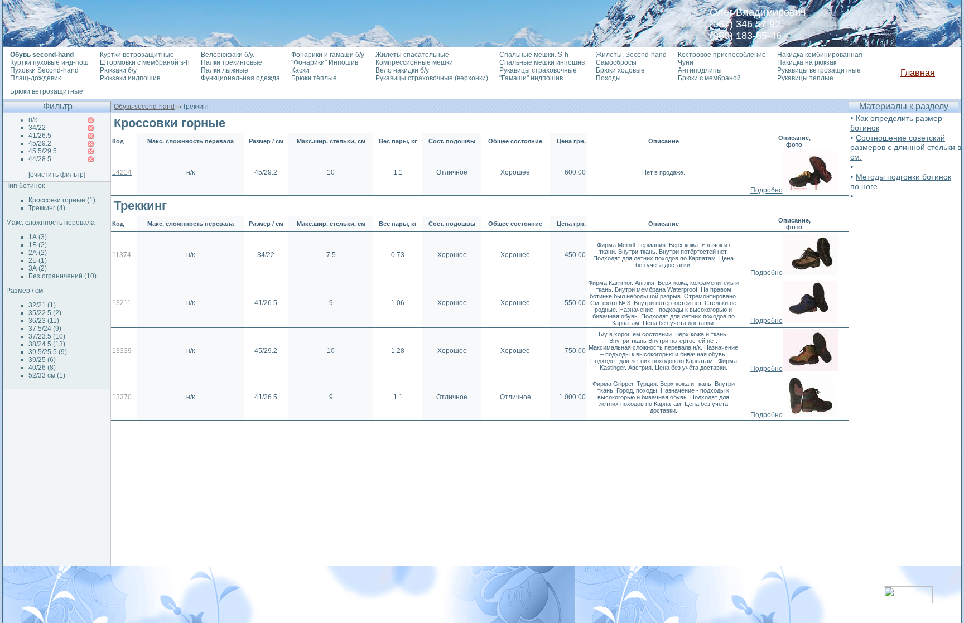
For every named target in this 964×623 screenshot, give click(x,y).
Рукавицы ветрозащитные (819, 70)
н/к (32, 120)
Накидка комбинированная (819, 55)
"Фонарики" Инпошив (324, 62)
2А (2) (37, 253)
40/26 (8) (42, 367)
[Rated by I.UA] (908, 600)
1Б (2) (37, 245)
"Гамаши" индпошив (531, 78)
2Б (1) (37, 260)
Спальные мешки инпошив (542, 62)
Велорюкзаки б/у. (227, 55)
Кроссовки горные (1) (61, 200)
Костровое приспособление (722, 55)
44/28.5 (39, 159)
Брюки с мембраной (709, 78)
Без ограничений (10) (62, 276)
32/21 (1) (42, 305)
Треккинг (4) (46, 208)
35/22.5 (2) (44, 313)
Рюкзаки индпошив (130, 78)
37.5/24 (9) (44, 328)
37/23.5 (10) (46, 336)
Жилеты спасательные (412, 55)
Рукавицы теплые (805, 78)
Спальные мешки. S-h (533, 55)
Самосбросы (616, 62)
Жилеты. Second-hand (631, 55)
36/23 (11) (43, 321)
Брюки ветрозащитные (46, 91)
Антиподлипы (700, 70)
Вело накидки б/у (402, 70)
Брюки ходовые (620, 70)
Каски (300, 70)
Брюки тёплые (314, 78)
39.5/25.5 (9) (47, 352)
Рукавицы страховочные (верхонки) (431, 78)
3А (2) (37, 268)
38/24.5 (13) (46, 344)
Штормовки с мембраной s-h (145, 62)
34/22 (37, 128)
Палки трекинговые (231, 62)
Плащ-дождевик (35, 78)
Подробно (766, 190)
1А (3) (37, 237)
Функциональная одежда (240, 78)
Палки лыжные (224, 70)
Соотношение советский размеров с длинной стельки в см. (905, 147)
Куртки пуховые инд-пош (49, 62)
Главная (917, 73)
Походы (608, 78)
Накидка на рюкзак (806, 62)
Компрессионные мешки (414, 62)
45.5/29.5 (42, 151)
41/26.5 (39, 135)
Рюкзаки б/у (118, 70)
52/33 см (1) (46, 375)
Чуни (685, 62)
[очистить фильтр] (56, 174)
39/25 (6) (42, 360)
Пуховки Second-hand (44, 70)
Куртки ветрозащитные (137, 55)
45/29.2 (39, 143)
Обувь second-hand (144, 106)
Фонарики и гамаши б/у (327, 55)
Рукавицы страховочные (538, 70)
